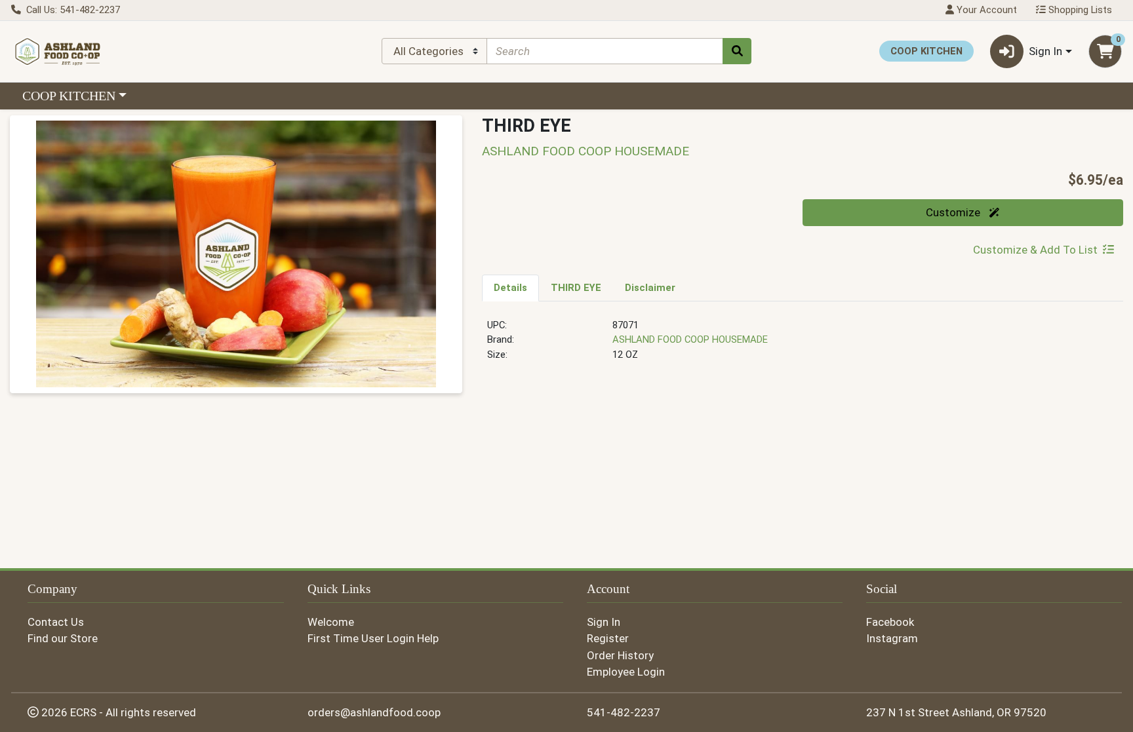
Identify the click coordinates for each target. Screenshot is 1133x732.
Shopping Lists (1079, 10)
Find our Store (63, 638)
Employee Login (626, 671)
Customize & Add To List (1035, 249)
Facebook (890, 621)
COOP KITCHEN (68, 95)
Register (608, 638)
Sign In (603, 621)
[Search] (737, 51)
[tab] (510, 288)
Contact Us (56, 621)
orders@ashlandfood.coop (374, 712)
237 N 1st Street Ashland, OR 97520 (956, 712)
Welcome (331, 621)
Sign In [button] (1045, 51)
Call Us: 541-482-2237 (72, 10)
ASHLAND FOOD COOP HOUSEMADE (690, 339)
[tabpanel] (802, 345)
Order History (620, 655)
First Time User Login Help (373, 638)
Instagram (892, 638)
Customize (954, 212)
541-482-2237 (623, 712)
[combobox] (605, 51)
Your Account (985, 10)
